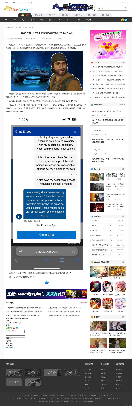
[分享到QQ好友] (10, 328)
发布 (8, 341)
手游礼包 (103, 381)
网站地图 (44, 395)
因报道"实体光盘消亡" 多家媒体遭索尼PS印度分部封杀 (25, 308)
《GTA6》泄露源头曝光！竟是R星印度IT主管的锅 (107, 75)
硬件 (32, 20)
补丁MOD (88, 373)
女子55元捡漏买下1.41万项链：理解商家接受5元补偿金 (108, 97)
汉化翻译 (93, 395)
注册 (126, 3)
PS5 (86, 384)
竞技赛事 (119, 373)
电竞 (49, 20)
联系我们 (53, 395)
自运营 (30, 3)
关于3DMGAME (25, 395)
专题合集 (103, 384)
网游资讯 (119, 369)
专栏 (14, 20)
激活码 (118, 388)
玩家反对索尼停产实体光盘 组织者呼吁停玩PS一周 (64, 308)
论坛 (21, 3)
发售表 (87, 388)
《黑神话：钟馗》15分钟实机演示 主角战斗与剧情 (107, 71)
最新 (7, 347)
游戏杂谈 (24, 27)
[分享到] (17, 328)
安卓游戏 (103, 369)
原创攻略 (88, 377)
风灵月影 (88, 20)
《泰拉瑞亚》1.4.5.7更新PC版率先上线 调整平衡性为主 (108, 84)
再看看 (123, 104)
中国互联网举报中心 (105, 395)
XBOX (87, 381)
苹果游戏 (103, 373)
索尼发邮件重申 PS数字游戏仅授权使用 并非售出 (64, 311)
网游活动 (119, 377)
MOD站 (77, 20)
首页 (16, 27)
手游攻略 (103, 377)
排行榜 (103, 388)
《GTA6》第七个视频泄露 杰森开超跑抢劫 (104, 93)
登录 (123, 3)
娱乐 (23, 20)
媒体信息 (62, 395)
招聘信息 (36, 395)
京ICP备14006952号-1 (20, 398)
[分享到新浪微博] (14, 328)
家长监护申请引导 (73, 395)
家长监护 (85, 395)
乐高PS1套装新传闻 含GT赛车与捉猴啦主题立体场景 (25, 311)
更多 (123, 62)
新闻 (6, 20)
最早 (11, 347)
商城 (14, 3)
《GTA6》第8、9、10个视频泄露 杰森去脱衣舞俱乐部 (108, 80)
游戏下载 (88, 369)
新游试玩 (119, 384)
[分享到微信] (7, 328)
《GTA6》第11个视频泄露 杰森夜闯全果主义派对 (107, 67)
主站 (6, 3)
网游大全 (119, 381)
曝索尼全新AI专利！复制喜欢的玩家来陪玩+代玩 (23, 315)
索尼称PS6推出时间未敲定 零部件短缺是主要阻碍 (64, 315)
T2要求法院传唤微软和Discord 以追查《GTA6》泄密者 (108, 89)
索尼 (85, 303)
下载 (58, 20)
